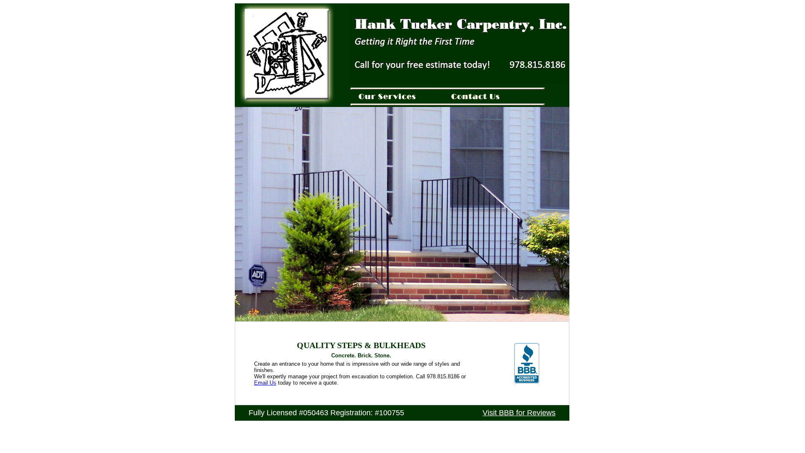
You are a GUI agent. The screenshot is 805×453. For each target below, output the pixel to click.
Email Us (265, 383)
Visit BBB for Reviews (519, 413)
